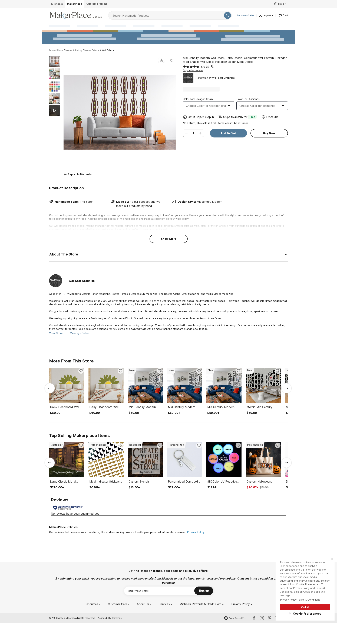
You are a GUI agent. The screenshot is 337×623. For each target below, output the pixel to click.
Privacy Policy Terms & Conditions (300, 599)
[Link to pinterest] (269, 618)
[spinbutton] (193, 133)
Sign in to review (193, 70)
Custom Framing (96, 3)
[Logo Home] (76, 15)
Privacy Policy (195, 532)
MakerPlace (56, 50)
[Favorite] (171, 60)
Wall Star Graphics (223, 77)
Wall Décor (108, 50)
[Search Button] (227, 15)
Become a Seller (245, 15)
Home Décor (91, 50)
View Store (56, 333)
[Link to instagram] (262, 618)
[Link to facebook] (254, 618)
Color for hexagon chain (198, 98)
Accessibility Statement (110, 618)
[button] (305, 613)
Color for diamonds (248, 98)
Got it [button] (305, 607)
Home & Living (73, 50)
